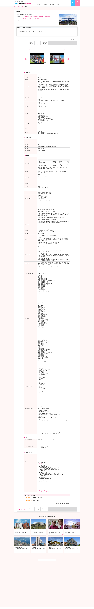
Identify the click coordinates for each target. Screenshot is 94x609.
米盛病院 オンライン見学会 (34, 497)
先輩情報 (37, 42)
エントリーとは (73, 39)
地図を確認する (40, 463)
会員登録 (72, 3)
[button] (26, 59)
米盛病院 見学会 (32, 500)
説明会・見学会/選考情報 (30, 43)
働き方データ (53, 47)
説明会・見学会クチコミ (44, 43)
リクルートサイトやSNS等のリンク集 (44, 491)
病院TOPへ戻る (47, 560)
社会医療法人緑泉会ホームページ (43, 490)
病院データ (29, 47)
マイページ (66, 4)
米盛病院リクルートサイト (42, 489)
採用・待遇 (41, 47)
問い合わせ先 (64, 47)
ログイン (77, 3)
